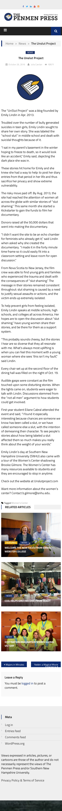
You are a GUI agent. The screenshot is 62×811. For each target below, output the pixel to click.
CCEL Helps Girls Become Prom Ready (27, 601)
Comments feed (15, 737)
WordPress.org (14, 743)
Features (11, 542)
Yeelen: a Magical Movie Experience (46, 665)
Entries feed (13, 731)
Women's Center (20, 503)
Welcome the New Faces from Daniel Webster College (28, 550)
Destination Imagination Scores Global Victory (29, 644)
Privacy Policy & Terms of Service (22, 780)
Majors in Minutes (15, 664)
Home (9, 43)
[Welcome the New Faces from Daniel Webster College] (31, 535)
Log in (9, 725)
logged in (27, 683)
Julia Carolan (36, 64)
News (22, 43)
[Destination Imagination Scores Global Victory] (31, 631)
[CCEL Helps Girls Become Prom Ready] (31, 584)
